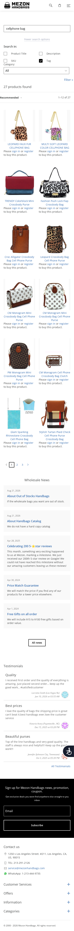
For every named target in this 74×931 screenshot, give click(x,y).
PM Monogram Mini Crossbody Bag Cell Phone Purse (19, 376)
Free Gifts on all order (22, 614)
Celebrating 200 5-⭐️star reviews (29, 546)
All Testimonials (60, 766)
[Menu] (68, 5)
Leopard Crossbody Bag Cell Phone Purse (54, 258)
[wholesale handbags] (15, 5)
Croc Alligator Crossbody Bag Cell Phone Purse (19, 258)
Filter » (68, 80)
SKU (13, 60)
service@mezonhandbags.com (26, 868)
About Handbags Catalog (24, 521)
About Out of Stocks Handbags (28, 496)
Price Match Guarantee (23, 585)
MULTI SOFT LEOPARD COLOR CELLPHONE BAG (54, 145)
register (28, 151)
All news (37, 642)
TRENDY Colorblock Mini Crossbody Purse (19, 202)
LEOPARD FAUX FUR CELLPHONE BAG (19, 145)
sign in (16, 151)
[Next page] (28, 464)
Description (53, 53)
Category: (9, 64)
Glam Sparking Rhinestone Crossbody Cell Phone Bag (19, 435)
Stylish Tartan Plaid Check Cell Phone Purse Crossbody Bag (54, 435)
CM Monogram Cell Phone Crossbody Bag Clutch (54, 374)
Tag (49, 60)
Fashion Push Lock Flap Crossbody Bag (54, 202)
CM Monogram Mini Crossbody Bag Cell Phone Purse (19, 316)
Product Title (18, 53)
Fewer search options (37, 39)
